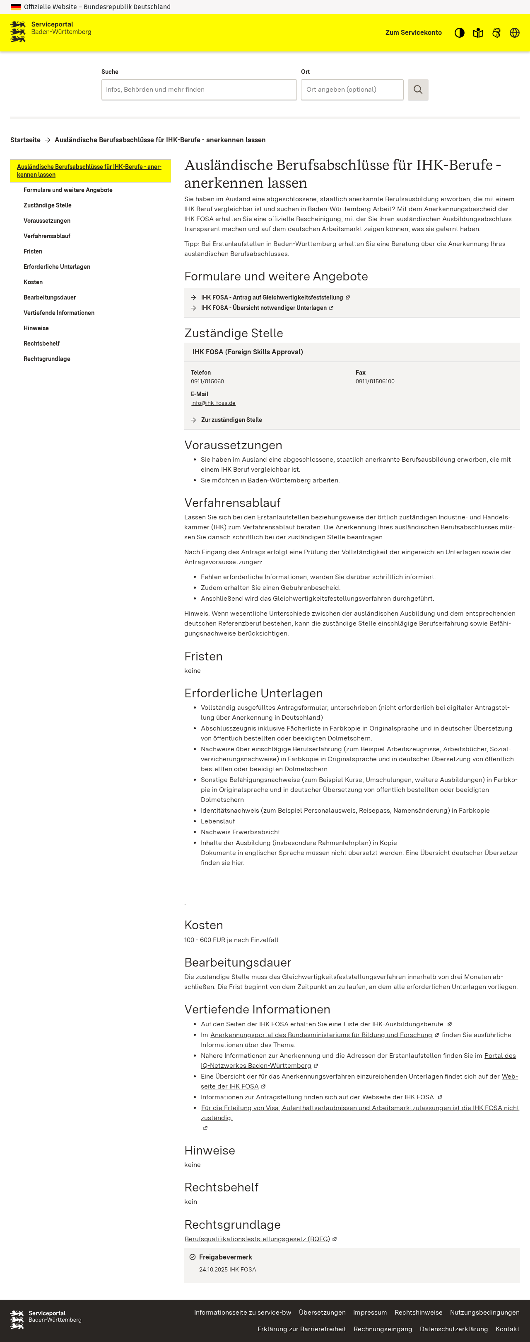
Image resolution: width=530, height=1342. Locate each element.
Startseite (25, 140)
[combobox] (198, 89)
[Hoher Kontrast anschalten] (460, 33)
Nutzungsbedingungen (485, 1312)
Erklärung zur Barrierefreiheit (302, 1329)
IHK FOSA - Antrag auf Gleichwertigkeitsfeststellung (276, 297)
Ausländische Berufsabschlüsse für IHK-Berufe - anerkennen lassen (160, 140)
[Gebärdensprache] (496, 33)
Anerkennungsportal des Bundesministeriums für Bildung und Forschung (325, 1035)
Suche (109, 71)
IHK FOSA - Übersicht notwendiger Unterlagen (268, 307)
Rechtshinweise (419, 1312)
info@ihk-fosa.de (213, 402)
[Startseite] (50, 32)
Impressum (370, 1312)
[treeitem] (90, 171)
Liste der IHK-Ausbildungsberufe (398, 1024)
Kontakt (508, 1329)
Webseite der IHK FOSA (402, 1097)
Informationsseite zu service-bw (243, 1312)
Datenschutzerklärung (454, 1329)
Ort (305, 71)
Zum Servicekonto (413, 33)
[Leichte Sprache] (478, 33)
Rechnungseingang (383, 1329)
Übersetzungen (322, 1312)
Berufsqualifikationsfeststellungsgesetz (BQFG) (261, 1239)
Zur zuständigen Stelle (232, 419)
